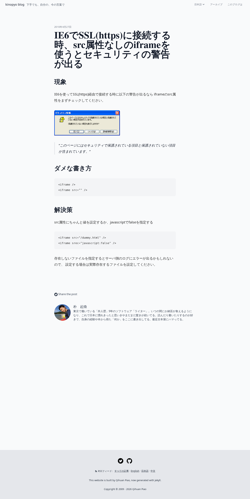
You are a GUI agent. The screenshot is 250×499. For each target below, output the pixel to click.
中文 (153, 470)
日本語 (198, 4)
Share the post (67, 294)
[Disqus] (125, 372)
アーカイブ (216, 4)
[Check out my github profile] (129, 460)
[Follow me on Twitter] (121, 460)
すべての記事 (121, 470)
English (135, 470)
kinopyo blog (15, 4)
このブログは (235, 4)
